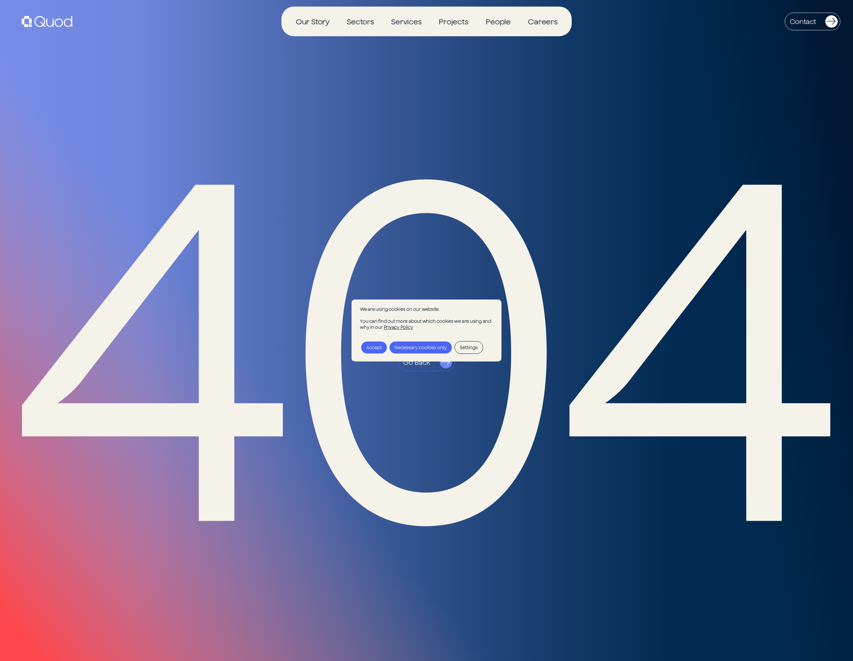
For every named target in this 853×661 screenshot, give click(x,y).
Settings (469, 347)
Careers (542, 21)
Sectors (360, 21)
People (497, 21)
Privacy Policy (398, 327)
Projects (453, 21)
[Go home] (47, 21)
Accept (374, 347)
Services (406, 21)
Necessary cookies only (421, 347)
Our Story (312, 21)
